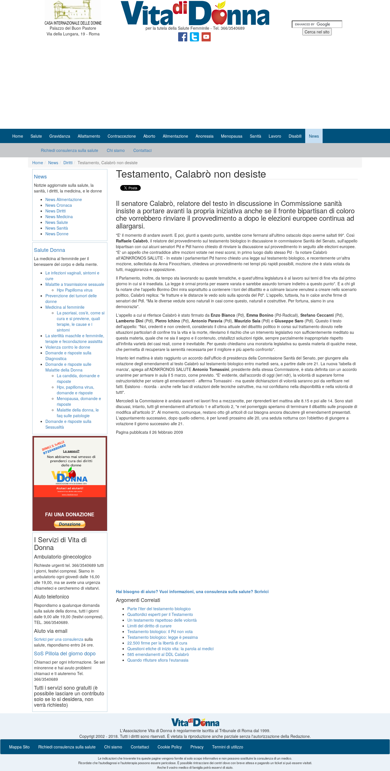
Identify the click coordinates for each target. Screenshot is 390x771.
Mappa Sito (19, 747)
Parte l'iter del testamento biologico (159, 608)
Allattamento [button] (89, 136)
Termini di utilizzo (227, 747)
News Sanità (56, 228)
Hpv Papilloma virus (75, 290)
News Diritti (55, 211)
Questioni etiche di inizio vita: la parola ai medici (170, 648)
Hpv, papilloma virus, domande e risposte (75, 389)
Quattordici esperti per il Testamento (160, 614)
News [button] (314, 136)
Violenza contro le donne (67, 347)
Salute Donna (49, 249)
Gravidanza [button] (59, 136)
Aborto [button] (149, 136)
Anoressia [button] (205, 136)
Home (17, 136)
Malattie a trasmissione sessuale (74, 284)
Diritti (68, 162)
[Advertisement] (195, 86)
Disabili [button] (295, 136)
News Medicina (59, 216)
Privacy (197, 747)
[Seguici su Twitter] (195, 36)
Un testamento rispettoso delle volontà (162, 620)
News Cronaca (58, 205)
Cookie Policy (170, 747)
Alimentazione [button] (175, 136)
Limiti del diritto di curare (149, 626)
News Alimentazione (63, 199)
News (53, 162)
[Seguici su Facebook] (183, 36)
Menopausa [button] (231, 136)
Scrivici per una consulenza (58, 639)
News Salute (56, 222)
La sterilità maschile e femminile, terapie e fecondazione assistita (74, 338)
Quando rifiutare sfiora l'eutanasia (157, 660)
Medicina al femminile (65, 307)
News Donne (57, 233)
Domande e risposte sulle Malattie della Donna (68, 367)
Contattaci (142, 150)
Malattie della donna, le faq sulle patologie (78, 412)
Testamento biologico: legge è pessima (162, 637)
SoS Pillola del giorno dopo (65, 653)
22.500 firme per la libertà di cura (157, 643)
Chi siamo (116, 150)
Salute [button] (36, 136)
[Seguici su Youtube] (206, 36)
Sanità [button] (255, 136)
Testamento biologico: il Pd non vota (160, 631)
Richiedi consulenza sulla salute (69, 150)
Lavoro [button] (275, 136)
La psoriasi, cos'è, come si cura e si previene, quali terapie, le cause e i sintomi (80, 321)
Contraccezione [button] (122, 136)
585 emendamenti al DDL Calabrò (158, 654)
